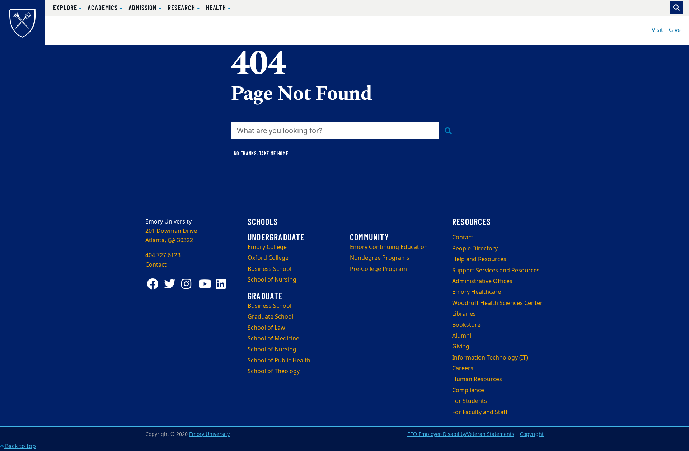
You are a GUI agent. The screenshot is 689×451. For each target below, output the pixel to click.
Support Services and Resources (496, 270)
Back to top (20, 446)
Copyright (532, 434)
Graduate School (270, 317)
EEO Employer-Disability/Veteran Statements (460, 434)
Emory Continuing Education (389, 247)
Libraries (464, 314)
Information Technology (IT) (490, 357)
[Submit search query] (448, 130)
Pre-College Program (378, 269)
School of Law (266, 328)
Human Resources (477, 379)
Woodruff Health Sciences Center (497, 303)
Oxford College (268, 258)
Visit (657, 30)
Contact (462, 237)
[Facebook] (154, 284)
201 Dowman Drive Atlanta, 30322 (171, 236)
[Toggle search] (676, 7)
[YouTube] (205, 284)
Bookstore (466, 325)
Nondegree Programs (379, 258)
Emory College (267, 247)
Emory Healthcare (476, 292)
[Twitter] (171, 284)
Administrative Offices (482, 281)
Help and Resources (479, 259)
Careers (462, 368)
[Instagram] (188, 284)
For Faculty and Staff (480, 412)
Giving (460, 346)
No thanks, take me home (261, 153)
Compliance (468, 390)
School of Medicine (273, 338)
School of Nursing (272, 280)
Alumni (461, 336)
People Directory (475, 248)
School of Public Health (279, 360)
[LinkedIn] (222, 284)
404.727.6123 (163, 255)
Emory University (209, 434)
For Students (469, 401)
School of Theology (274, 371)
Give (675, 30)
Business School (269, 269)
